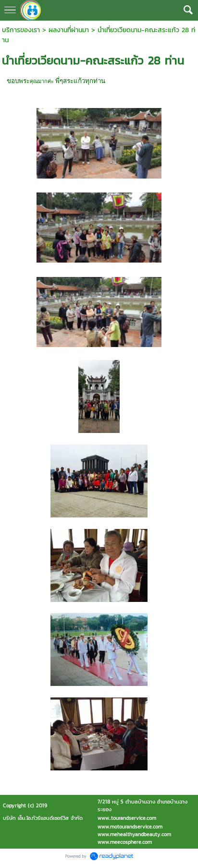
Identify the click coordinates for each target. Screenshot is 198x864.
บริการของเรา (21, 30)
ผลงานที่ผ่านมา (69, 30)
